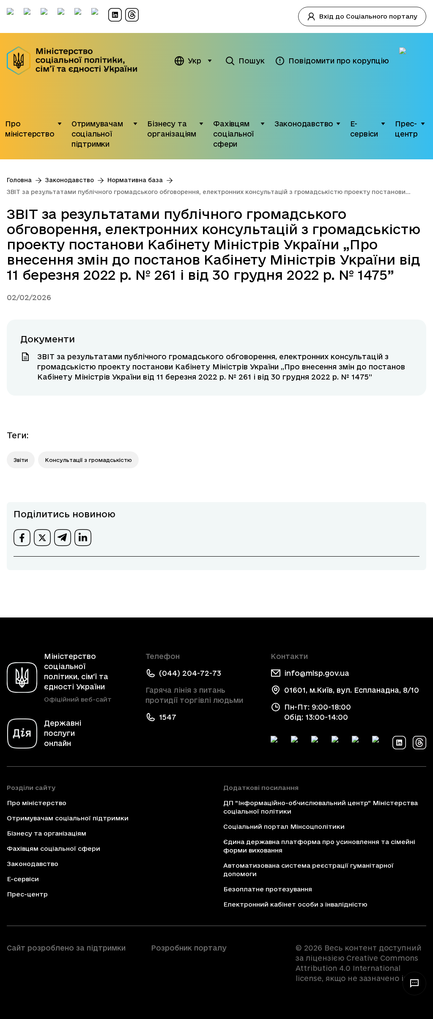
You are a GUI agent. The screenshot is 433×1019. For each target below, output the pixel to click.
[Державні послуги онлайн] (412, 60)
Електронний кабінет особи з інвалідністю (295, 904)
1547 (167, 717)
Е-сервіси (364, 129)
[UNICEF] (72, 971)
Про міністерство (30, 129)
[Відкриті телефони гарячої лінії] (414, 983)
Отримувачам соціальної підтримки (97, 134)
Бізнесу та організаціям (171, 129)
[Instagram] (338, 742)
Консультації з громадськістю (88, 460)
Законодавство (304, 124)
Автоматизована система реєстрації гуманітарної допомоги (308, 869)
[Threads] (419, 742)
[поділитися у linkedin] (82, 537)
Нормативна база (135, 180)
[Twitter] (297, 742)
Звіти (21, 460)
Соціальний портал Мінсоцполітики (284, 826)
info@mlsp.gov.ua (316, 673)
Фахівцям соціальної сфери (233, 134)
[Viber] (379, 742)
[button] (60, 129)
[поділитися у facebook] (22, 537)
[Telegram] (318, 742)
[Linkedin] (399, 742)
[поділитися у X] (42, 537)
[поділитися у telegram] (62, 537)
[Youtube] (358, 742)
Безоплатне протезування (267, 889)
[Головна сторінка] (72, 60)
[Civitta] (216, 963)
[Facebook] (277, 742)
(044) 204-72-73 (190, 673)
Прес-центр (406, 129)
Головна (19, 180)
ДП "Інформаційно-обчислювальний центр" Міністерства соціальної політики (320, 807)
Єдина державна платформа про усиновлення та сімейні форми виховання (319, 846)
